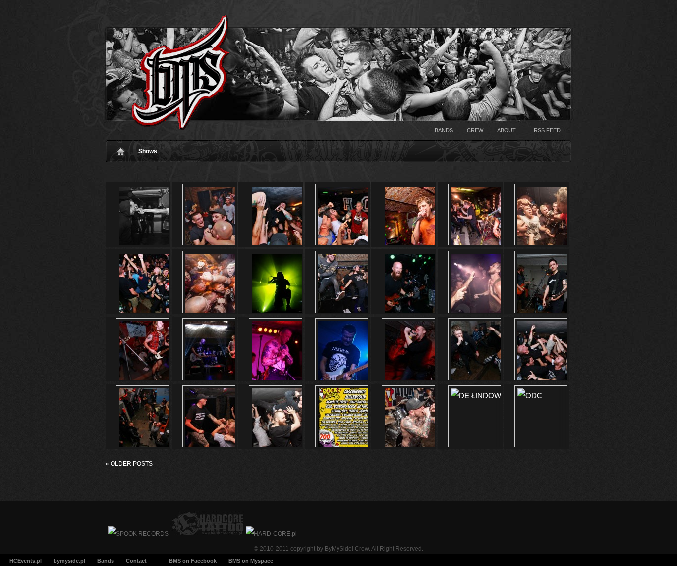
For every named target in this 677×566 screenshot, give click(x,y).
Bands (444, 130)
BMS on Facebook (193, 561)
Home (120, 149)
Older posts (129, 463)
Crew (475, 130)
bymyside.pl (69, 561)
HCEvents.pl (25, 561)
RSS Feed (547, 130)
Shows (147, 151)
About (506, 130)
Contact (136, 561)
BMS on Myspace (250, 561)
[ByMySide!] (169, 75)
